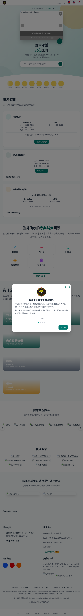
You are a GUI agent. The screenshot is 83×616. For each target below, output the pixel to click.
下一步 (63, 327)
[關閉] (67, 287)
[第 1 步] (38, 322)
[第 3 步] (42, 322)
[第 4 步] (44, 322)
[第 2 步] (40, 322)
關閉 (42, 318)
